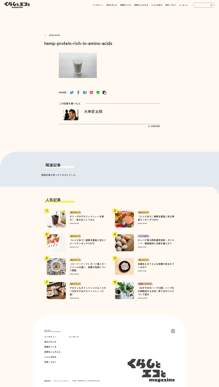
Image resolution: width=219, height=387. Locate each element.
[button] (211, 5)
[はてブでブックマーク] (85, 92)
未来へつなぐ (50, 361)
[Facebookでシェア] (78, 92)
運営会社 (47, 381)
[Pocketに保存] (91, 92)
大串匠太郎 (93, 112)
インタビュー (50, 336)
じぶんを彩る (50, 356)
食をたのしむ (50, 341)
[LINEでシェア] (98, 92)
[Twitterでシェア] (71, 92)
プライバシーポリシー (61, 381)
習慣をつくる (50, 346)
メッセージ (183, 5)
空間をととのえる (52, 351)
